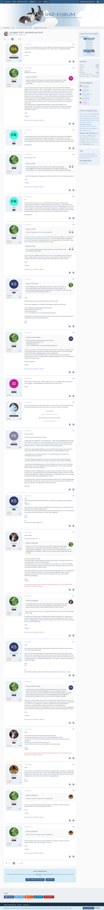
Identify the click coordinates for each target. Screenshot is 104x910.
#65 (73, 196)
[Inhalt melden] (70, 61)
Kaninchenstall (93, 126)
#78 (73, 764)
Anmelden (50, 879)
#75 (73, 642)
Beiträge (9, 60)
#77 (73, 729)
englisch (97, 118)
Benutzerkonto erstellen (35, 879)
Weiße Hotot (88, 139)
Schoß (95, 136)
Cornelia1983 (85, 90)
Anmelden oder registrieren (87, 1)
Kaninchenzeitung (83, 128)
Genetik (81, 122)
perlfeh (89, 156)
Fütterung (95, 120)
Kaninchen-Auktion (85, 124)
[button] (9, 897)
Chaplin (81, 116)
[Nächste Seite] (21, 39)
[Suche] (98, 2)
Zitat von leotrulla (32, 284)
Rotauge (90, 136)
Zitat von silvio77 (31, 77)
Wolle (90, 158)
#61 (73, 44)
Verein (93, 137)
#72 (73, 496)
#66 (73, 224)
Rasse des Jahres (87, 133)
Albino (83, 114)
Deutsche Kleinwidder (84, 118)
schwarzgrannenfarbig (84, 137)
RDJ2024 (96, 133)
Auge (89, 114)
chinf (90, 116)
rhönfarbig (84, 136)
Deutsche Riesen (92, 118)
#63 (73, 130)
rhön (81, 136)
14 (18, 39)
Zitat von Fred (30, 164)
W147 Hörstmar (83, 158)
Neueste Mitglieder (86, 83)
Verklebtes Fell (82, 139)
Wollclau (13, 34)
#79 (73, 790)
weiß (87, 158)
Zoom (81, 144)
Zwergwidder (86, 144)
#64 (73, 154)
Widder (96, 139)
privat (87, 130)
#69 (73, 378)
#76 (73, 681)
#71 (73, 431)
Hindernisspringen (91, 154)
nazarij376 (84, 102)
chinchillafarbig (86, 116)
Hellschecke (90, 122)
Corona (94, 116)
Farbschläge (87, 120)
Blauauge (95, 114)
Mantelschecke (82, 130)
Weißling (93, 139)
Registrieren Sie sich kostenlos (44, 874)
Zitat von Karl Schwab (33, 337)
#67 (73, 279)
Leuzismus (93, 128)
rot (87, 136)
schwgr (90, 137)
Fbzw (91, 120)
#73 (73, 532)
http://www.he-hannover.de (49, 414)
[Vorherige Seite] (5, 39)
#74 (73, 596)
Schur (96, 156)
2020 (81, 114)
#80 (73, 827)
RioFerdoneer (95, 76)
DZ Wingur (85, 154)
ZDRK (83, 142)
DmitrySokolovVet (86, 94)
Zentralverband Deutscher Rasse (91, 142)
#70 (73, 402)
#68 (73, 332)
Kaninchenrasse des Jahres (85, 126)
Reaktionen (9, 84)
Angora (86, 114)
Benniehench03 (86, 98)
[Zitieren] (73, 61)
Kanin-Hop (82, 156)
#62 (73, 68)
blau (91, 114)
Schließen (97, 908)
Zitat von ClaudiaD (32, 601)
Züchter (92, 144)
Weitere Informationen (88, 908)
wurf (80, 142)
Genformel (85, 122)
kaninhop (86, 156)
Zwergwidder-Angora (84, 163)
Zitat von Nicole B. (32, 795)
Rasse (90, 130)
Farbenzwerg (82, 120)
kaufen (88, 128)
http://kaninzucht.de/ (48, 421)
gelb (98, 120)
